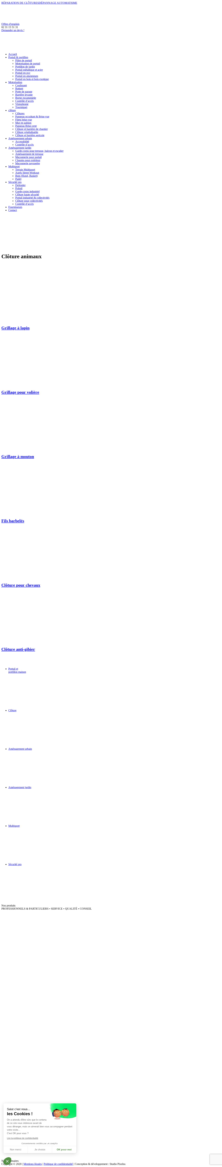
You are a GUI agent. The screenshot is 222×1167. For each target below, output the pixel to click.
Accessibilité (22, 141)
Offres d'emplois (10, 24)
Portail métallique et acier (29, 69)
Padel (18, 178)
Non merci (15, 1149)
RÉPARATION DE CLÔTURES (20, 2)
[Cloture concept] (27, 1010)
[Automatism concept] (27, 944)
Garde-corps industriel (27, 191)
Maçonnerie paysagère (27, 163)
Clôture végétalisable (26, 132)
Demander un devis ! (12, 30)
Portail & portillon (18, 57)
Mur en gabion (23, 122)
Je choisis (40, 1149)
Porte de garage (23, 91)
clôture (12, 110)
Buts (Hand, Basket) (26, 175)
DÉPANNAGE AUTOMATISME (58, 2)
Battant (19, 88)
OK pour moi (64, 1149)
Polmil (18, 188)
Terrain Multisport (25, 169)
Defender (20, 185)
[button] (7, 1161)
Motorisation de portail (27, 63)
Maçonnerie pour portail (28, 157)
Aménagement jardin (19, 147)
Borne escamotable (25, 97)
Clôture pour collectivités (29, 200)
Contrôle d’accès (24, 100)
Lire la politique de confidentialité (22, 1138)
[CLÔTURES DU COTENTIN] (27, 1056)
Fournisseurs (15, 207)
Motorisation (15, 82)
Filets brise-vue (23, 119)
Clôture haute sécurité (27, 194)
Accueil (12, 54)
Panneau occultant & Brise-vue (32, 116)
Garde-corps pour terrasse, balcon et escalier (39, 150)
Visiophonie (21, 104)
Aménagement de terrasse (29, 154)
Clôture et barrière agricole (29, 135)
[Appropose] (27, 1157)
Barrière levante (24, 94)
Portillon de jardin (25, 66)
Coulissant (21, 85)
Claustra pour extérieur (27, 160)
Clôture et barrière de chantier (31, 129)
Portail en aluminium (26, 76)
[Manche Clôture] (27, 1075)
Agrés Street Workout (27, 172)
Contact (12, 210)
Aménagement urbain (20, 138)
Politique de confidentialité (58, 1163)
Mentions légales (32, 1163)
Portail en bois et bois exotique (32, 79)
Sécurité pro (15, 182)
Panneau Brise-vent (26, 125)
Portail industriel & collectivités (32, 197)
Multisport (14, 166)
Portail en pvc (22, 72)
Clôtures (19, 113)
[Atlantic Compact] (27, 919)
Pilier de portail (23, 60)
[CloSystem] (27, 976)
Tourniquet (21, 107)
